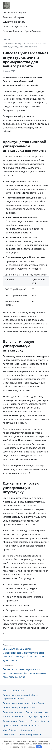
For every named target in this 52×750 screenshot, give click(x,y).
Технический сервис (13, 17)
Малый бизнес (10, 730)
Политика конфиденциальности (19, 707)
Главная (6, 39)
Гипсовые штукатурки (14, 12)
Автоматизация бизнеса (15, 26)
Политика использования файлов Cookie (23, 703)
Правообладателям (12, 712)
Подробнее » (17, 690)
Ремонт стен (9, 734)
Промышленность (30, 725)
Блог (5, 690)
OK (38, 747)
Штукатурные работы (14, 21)
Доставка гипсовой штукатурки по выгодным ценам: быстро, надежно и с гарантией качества (24, 671)
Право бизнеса (33, 31)
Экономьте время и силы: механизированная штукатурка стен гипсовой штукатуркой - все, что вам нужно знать (23, 653)
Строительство (28, 730)
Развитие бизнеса (12, 31)
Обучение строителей (30, 734)
